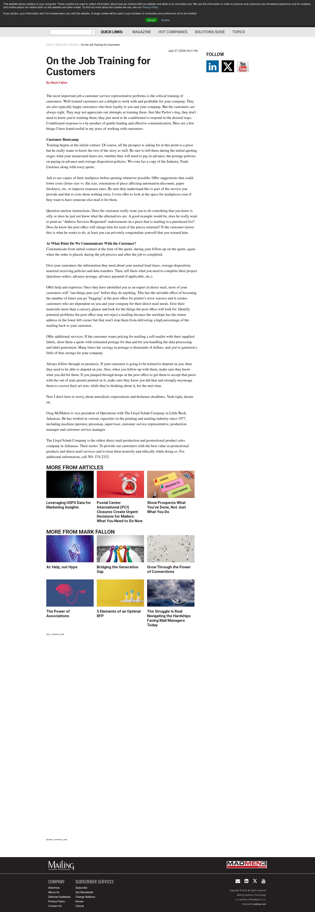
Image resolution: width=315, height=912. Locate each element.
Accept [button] (151, 20)
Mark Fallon (59, 82)
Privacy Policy (150, 7)
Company (56, 881)
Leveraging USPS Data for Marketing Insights (68, 504)
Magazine (141, 32)
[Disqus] (122, 689)
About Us (53, 892)
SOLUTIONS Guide (210, 32)
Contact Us (55, 906)
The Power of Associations (58, 613)
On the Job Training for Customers (98, 66)
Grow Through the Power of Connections (169, 569)
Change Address (85, 897)
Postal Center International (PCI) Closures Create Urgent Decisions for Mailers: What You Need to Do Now (119, 511)
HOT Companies (172, 32)
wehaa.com (260, 904)
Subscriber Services (94, 881)
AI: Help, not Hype (61, 567)
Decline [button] (165, 20)
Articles (91, 467)
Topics (238, 32)
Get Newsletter (84, 892)
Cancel (79, 906)
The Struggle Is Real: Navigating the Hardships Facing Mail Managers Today (169, 618)
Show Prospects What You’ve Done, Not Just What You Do (166, 507)
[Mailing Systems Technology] (62, 865)
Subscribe (81, 887)
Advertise (54, 887)
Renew (79, 901)
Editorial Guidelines (59, 897)
